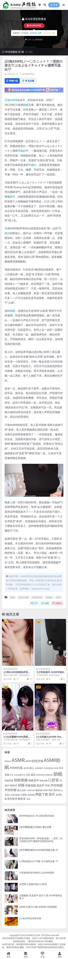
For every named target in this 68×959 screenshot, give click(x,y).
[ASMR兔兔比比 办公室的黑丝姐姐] (11, 818)
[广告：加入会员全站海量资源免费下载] (34, 91)
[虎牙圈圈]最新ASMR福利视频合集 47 (38, 849)
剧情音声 (49, 775)
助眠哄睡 (9, 780)
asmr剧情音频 (34, 761)
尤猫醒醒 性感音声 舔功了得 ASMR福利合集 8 (40, 897)
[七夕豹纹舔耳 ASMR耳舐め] (50, 642)
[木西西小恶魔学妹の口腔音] (11, 887)
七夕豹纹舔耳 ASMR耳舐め (50, 672)
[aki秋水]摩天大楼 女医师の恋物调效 (38, 906)
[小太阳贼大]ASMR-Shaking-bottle (49, 738)
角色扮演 (12, 798)
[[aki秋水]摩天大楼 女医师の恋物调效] (11, 910)
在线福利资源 (28, 74)
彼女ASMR (23, 597)
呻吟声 (13, 785)
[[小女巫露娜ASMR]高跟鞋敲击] (17, 707)
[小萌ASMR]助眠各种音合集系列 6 (17, 673)
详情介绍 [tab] (13, 80)
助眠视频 (21, 780)
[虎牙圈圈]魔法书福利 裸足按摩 (35, 827)
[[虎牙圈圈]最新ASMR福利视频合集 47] (11, 853)
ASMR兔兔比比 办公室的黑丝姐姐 (36, 815)
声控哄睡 (11, 790)
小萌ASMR (30, 790)
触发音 (22, 798)
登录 (55, 5)
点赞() (58, 603)
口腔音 (53, 779)
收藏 (46, 603)
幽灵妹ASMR (42, 790)
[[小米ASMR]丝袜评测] (11, 921)
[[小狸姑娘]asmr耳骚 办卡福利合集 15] (11, 864)
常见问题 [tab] (29, 80)
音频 (28, 799)
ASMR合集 (16, 768)
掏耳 (50, 790)
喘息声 (40, 785)
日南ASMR (11, 100)
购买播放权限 (35, 26)
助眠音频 (44, 780)
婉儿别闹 (21, 790)
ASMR (18, 760)
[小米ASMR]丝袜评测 (30, 918)
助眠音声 (33, 780)
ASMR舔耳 (39, 768)
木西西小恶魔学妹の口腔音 (33, 884)
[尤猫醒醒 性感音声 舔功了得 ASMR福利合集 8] (11, 898)
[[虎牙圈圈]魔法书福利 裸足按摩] (11, 830)
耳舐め (22, 151)
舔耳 (12, 196)
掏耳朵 (56, 790)
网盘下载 (41, 794)
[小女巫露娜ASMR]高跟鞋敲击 (17, 738)
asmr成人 (28, 767)
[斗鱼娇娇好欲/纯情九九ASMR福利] (11, 875)
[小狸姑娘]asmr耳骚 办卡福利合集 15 (38, 861)
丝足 (12, 775)
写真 (28, 774)
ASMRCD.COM (33, 935)
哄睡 (21, 785)
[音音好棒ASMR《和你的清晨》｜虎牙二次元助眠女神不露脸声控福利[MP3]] (11, 841)
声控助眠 (57, 785)
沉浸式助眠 (15, 795)
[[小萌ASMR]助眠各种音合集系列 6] (17, 642)
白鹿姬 (23, 794)
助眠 (25, 105)
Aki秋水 (8, 761)
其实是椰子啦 (19, 775)
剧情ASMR (40, 775)
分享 (35, 603)
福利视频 (31, 794)
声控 (47, 785)
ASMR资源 (48, 768)
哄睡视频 (30, 785)
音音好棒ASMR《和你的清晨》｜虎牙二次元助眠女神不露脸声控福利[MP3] (41, 840)
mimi (55, 768)
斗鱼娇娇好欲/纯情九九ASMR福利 (36, 872)
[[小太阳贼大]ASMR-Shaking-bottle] (50, 707)
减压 (33, 774)
